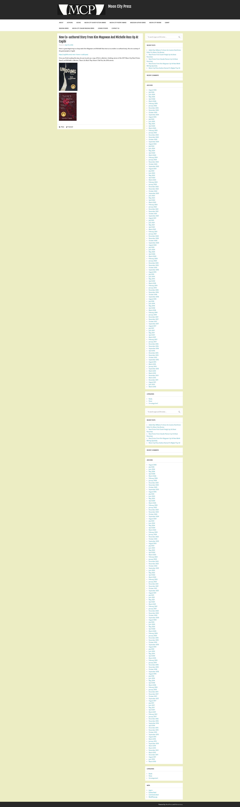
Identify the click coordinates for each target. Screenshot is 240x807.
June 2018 (152, 303)
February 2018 (153, 312)
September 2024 (154, 142)
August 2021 (152, 218)
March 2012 (152, 378)
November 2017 (153, 319)
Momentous (179, 804)
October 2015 (153, 357)
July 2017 (151, 328)
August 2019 (152, 272)
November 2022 (154, 189)
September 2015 (154, 360)
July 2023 (151, 171)
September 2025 (154, 115)
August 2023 (152, 169)
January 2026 (153, 106)
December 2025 (154, 108)
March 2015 (152, 364)
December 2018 (153, 290)
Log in (150, 790)
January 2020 (153, 261)
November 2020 (154, 238)
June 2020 (152, 249)
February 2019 (153, 285)
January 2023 (153, 184)
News (62, 127)
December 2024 (154, 135)
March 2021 (152, 229)
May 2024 (152, 151)
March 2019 (152, 283)
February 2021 (153, 231)
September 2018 (154, 297)
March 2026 (152, 101)
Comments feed (154, 795)
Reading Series (64, 28)
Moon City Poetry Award (118, 22)
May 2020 (152, 252)
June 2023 (152, 173)
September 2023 (154, 166)
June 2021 (152, 222)
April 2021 (152, 227)
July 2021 (151, 220)
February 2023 (153, 182)
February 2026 (153, 103)
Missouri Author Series (138, 22)
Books (78, 22)
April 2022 (152, 200)
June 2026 (152, 94)
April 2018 (152, 308)
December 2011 (153, 380)
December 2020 (154, 236)
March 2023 (152, 180)
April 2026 (152, 99)
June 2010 (152, 384)
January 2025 (153, 133)
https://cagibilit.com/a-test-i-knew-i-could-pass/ (73, 54)
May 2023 (152, 175)
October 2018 (153, 294)
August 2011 (152, 382)
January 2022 (153, 207)
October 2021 (153, 213)
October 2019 (153, 267)
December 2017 (153, 317)
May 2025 (152, 124)
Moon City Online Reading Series (83, 28)
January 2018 (153, 315)
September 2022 (154, 193)
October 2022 (153, 191)
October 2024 (153, 139)
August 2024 (152, 144)
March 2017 (152, 337)
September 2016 (154, 348)
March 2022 (152, 202)
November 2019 (154, 265)
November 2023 (154, 162)
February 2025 (153, 130)
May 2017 (152, 333)
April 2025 (152, 126)
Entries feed (152, 792)
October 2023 (153, 164)
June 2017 (152, 330)
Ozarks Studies (103, 28)
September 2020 (154, 243)
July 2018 (151, 301)
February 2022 (153, 204)
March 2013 (152, 373)
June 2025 (152, 121)
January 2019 (153, 288)
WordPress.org (153, 797)
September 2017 (154, 324)
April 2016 (152, 351)
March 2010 (152, 387)
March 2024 (152, 155)
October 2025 (153, 112)
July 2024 (151, 146)
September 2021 (154, 216)
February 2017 (153, 339)
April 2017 (152, 335)
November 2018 (154, 292)
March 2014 (152, 371)
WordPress (169, 804)
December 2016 (153, 344)
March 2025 (152, 128)
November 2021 (153, 211)
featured (70, 127)
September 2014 (154, 369)
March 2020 (152, 256)
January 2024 (153, 160)
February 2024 (153, 157)
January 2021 (153, 234)
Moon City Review (155, 22)
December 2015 (153, 353)
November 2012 (153, 375)
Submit (167, 22)
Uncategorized (153, 403)
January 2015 (153, 366)
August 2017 (152, 326)
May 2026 (152, 97)
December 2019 (153, 263)
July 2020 (151, 247)
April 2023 (152, 178)
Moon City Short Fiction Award (95, 22)
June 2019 (152, 276)
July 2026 (151, 92)
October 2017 (153, 321)
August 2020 (152, 245)
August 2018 (152, 299)
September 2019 (154, 270)
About (61, 22)
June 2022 (152, 195)
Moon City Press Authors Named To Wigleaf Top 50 (164, 68)
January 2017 (153, 342)
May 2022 (152, 198)
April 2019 (152, 281)
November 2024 (154, 137)
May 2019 (152, 279)
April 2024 (152, 153)
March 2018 (152, 310)
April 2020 (152, 254)
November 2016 (154, 346)
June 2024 (152, 148)
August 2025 (152, 117)
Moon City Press (119, 6)
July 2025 (151, 119)
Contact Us (115, 28)
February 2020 (153, 258)
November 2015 (153, 355)
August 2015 (152, 362)
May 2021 (152, 225)
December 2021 (153, 209)
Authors (70, 22)
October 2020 (153, 240)
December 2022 (154, 186)
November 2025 (154, 110)
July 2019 (151, 274)
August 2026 (152, 90)
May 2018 (152, 306)
